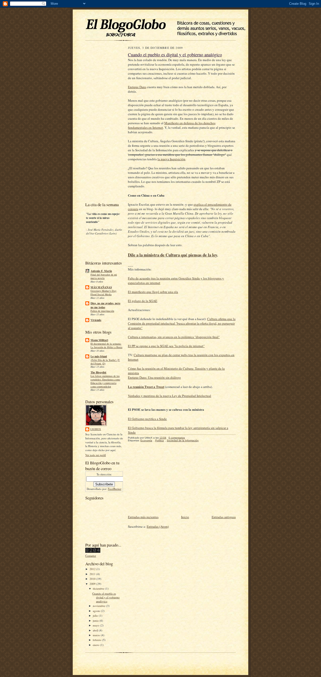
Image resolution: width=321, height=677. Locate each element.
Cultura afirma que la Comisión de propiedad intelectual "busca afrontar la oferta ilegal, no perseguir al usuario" (181, 323)
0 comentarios (177, 437)
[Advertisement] (100, 122)
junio (96, 620)
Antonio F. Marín (101, 271)
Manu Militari (99, 340)
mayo (96, 625)
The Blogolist (98, 372)
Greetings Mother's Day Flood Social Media (103, 292)
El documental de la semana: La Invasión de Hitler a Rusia (106, 345)
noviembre (99, 606)
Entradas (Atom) (158, 526)
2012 (93, 569)
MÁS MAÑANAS (101, 287)
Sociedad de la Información (183, 440)
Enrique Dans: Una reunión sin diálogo (154, 377)
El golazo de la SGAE (142, 301)
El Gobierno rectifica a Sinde (147, 419)
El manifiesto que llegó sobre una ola (153, 292)
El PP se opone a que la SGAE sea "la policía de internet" (166, 346)
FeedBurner (114, 489)
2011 (93, 574)
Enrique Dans (137, 87)
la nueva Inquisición (171, 159)
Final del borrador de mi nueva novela (104, 276)
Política (159, 440)
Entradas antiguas (224, 517)
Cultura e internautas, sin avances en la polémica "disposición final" (174, 337)
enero (96, 645)
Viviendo (96, 320)
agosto (97, 611)
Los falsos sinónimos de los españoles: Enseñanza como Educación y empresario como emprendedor (105, 381)
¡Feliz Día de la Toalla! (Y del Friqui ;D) (105, 361)
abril (96, 630)
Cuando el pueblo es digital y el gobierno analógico (106, 597)
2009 (93, 584)
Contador (90, 556)
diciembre (99, 588)
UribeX (95, 429)
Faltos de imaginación (102, 311)
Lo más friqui (99, 356)
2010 (93, 579)
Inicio (185, 517)
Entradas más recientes (143, 517)
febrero (97, 640)
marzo (97, 635)
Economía (146, 440)
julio (96, 615)
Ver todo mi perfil (95, 455)
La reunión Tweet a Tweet (146, 386)
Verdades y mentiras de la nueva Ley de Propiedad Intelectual (169, 395)
